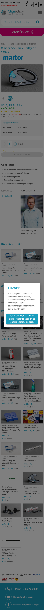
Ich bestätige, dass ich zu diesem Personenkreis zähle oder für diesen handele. (22, 319)
